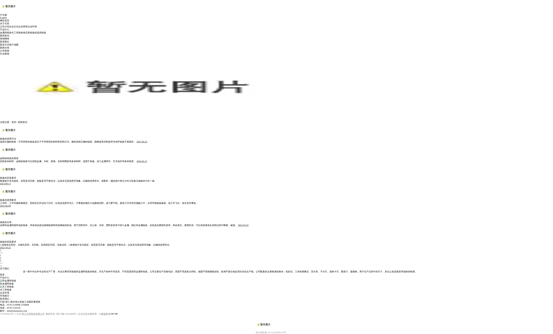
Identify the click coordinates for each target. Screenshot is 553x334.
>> (1, 263)
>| (1, 266)
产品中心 (4, 29)
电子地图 (13, 44)
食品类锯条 (29, 32)
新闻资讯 (4, 35)
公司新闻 (4, 51)
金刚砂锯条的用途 (9, 158)
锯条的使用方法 (8, 138)
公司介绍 (4, 26)
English (3, 18)
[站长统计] (114, 314)
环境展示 (4, 296)
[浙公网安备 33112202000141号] (276, 319)
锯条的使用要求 (8, 200)
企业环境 (32, 26)
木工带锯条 (6, 290)
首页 (14, 122)
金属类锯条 (6, 32)
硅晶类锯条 (40, 32)
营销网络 (4, 38)
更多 (2, 274)
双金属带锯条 (7, 283)
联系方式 (4, 44)
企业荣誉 (23, 26)
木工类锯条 (17, 32)
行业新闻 (4, 54)
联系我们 (4, 41)
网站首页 (4, 20)
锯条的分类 (6, 222)
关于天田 (4, 23)
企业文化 (13, 26)
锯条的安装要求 (8, 178)
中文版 (3, 15)
